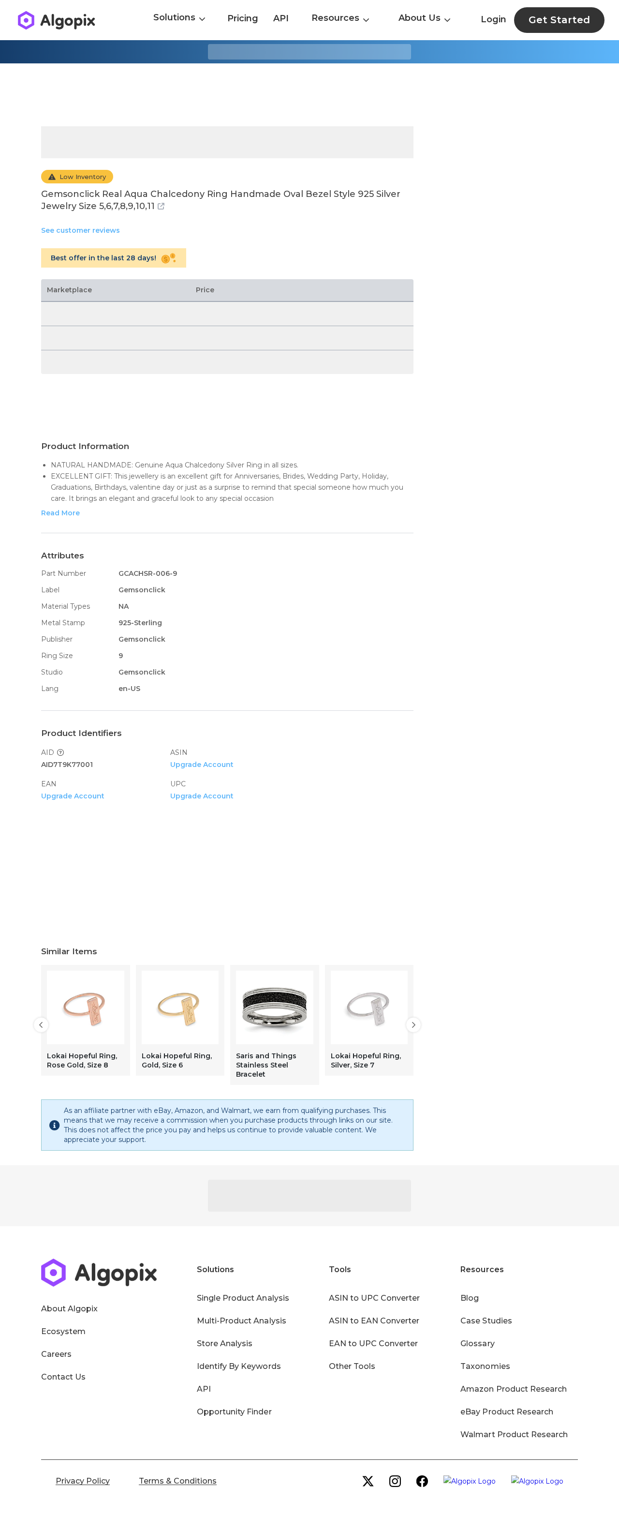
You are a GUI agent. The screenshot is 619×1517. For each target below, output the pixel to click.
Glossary (477, 1343)
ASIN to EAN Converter (374, 1320)
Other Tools (352, 1366)
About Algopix (69, 1308)
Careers (56, 1354)
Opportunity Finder (234, 1411)
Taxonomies (485, 1366)
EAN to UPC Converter (373, 1343)
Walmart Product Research (514, 1434)
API (281, 18)
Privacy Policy (83, 1481)
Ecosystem (63, 1331)
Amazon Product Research (513, 1389)
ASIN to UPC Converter (374, 1298)
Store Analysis (224, 1343)
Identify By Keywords (239, 1366)
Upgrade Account (202, 764)
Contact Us (63, 1377)
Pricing (242, 18)
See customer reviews (80, 230)
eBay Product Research (506, 1411)
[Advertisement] (309, 95)
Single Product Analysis (243, 1298)
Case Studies (486, 1320)
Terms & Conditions (178, 1481)
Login (493, 19)
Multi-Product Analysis (241, 1320)
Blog (469, 1298)
